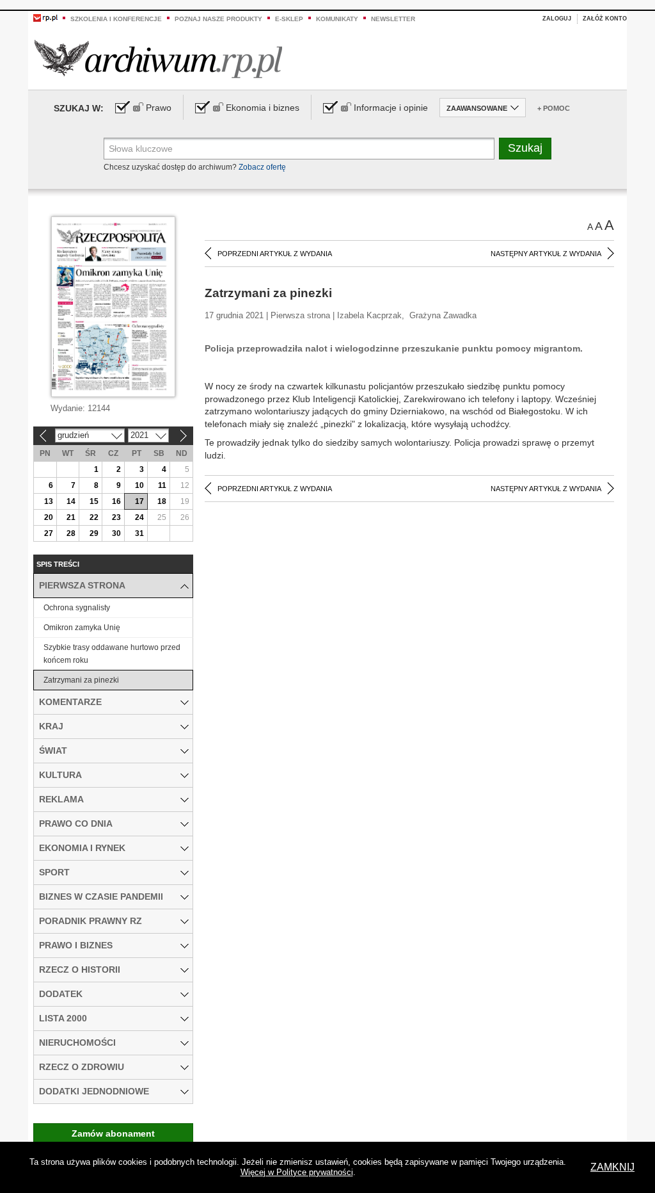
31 (139, 533)
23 (116, 517)
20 (48, 517)
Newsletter (393, 18)
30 (116, 533)
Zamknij (612, 1167)
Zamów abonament (113, 1133)
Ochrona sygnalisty (76, 607)
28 (71, 533)
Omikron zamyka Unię (81, 627)
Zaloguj (556, 18)
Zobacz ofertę (262, 167)
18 (161, 501)
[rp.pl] (45, 17)
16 (116, 501)
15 (94, 501)
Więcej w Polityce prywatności (297, 1172)
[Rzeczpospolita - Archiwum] (158, 58)
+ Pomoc (553, 108)
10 (139, 485)
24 (139, 517)
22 (94, 517)
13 (48, 501)
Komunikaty (337, 18)
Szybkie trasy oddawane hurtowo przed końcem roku (111, 654)
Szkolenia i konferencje (116, 18)
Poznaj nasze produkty (218, 18)
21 (71, 517)
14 (71, 501)
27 (48, 533)
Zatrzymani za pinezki (81, 680)
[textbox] (299, 148)
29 (94, 533)
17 (139, 501)
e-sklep (289, 18)
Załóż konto (605, 18)
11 (162, 485)
